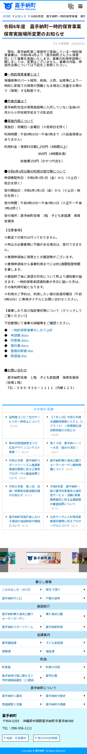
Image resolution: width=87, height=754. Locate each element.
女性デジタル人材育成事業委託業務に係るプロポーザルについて (65, 521)
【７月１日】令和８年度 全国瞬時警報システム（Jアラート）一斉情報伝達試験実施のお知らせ (66, 425)
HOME (7, 16)
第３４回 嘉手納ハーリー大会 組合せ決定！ (65, 447)
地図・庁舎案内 (16, 738)
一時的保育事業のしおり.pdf (31, 330)
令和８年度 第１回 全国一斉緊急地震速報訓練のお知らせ (24, 490)
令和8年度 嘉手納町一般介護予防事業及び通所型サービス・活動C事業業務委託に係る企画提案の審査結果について (65, 497)
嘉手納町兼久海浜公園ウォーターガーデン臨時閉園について (65, 464)
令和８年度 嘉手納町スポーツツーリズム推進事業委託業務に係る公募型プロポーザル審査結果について (24, 469)
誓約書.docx (20, 345)
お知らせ (20, 16)
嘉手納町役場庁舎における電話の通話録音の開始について (24, 521)
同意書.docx (20, 340)
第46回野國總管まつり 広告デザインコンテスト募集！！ (24, 447)
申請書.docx (20, 335)
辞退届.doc (19, 355)
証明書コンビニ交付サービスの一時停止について (24, 421)
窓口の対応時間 (47, 738)
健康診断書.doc (22, 350)
